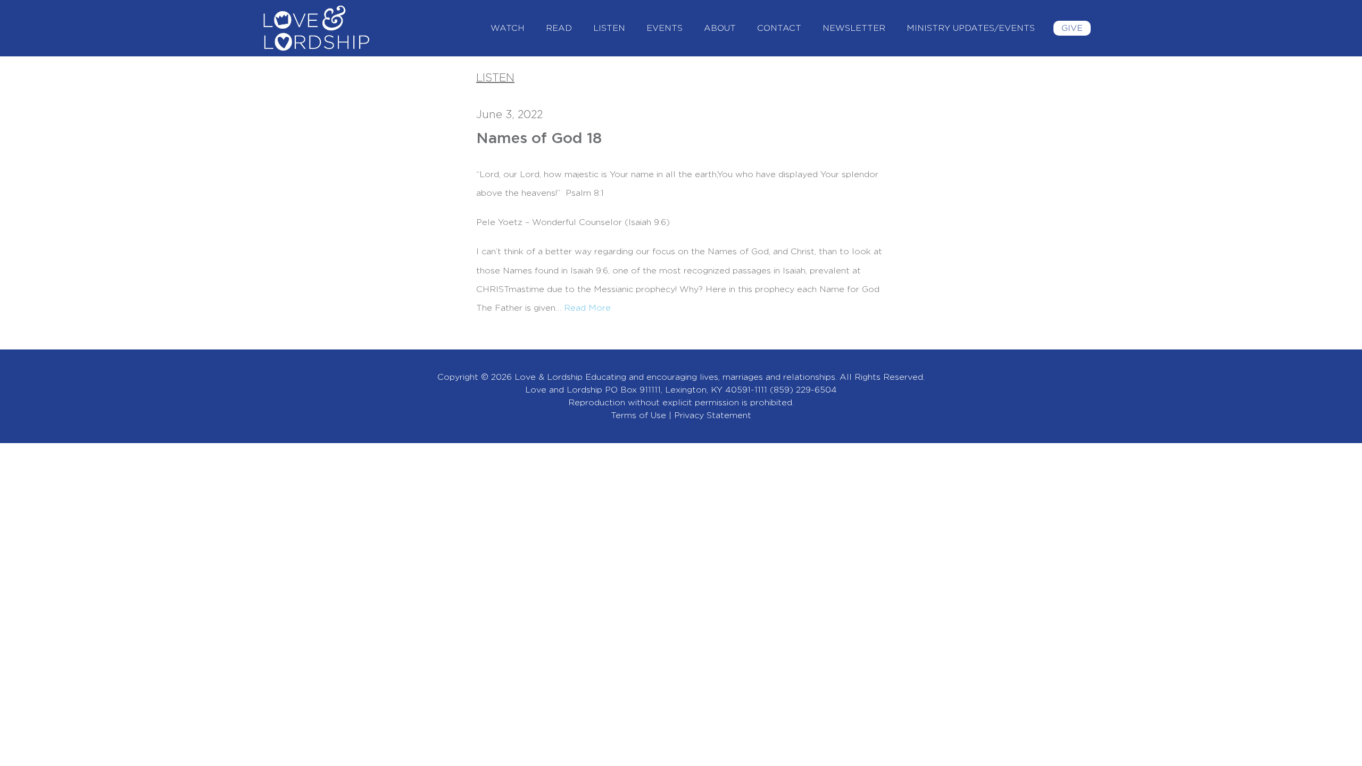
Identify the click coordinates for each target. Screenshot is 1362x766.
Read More (587, 308)
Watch (508, 28)
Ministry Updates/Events (971, 28)
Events (664, 28)
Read (559, 28)
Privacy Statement (712, 415)
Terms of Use (638, 415)
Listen (609, 28)
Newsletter (854, 28)
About (720, 28)
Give (1072, 28)
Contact (779, 28)
